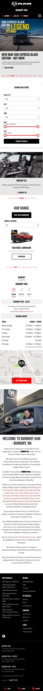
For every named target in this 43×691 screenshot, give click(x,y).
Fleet (24, 585)
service (14, 527)
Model (5, 113)
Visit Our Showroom (21, 215)
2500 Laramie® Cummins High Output (10, 611)
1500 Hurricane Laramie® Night (10, 600)
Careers (25, 620)
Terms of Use (27, 632)
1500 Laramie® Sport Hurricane (9, 594)
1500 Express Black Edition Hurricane (9, 586)
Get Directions (21, 380)
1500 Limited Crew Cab (24, 495)
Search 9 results (22, 141)
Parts (24, 602)
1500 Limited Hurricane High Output (10, 605)
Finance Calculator (29, 591)
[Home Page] (21, 4)
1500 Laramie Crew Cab (23, 490)
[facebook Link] (3, 636)
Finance (25, 588)
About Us (26, 617)
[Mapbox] (6, 382)
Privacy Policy (27, 628)
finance (24, 511)
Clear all (21, 91)
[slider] (5, 126)
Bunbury (21, 277)
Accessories (30, 537)
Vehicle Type (7, 95)
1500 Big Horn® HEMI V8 (10, 582)
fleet (37, 511)
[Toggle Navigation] (39, 16)
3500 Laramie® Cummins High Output (11, 616)
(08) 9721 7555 (24, 309)
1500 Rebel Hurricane (9, 590)
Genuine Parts (17, 537)
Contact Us (27, 614)
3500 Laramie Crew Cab (22, 501)
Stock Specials (28, 582)
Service (25, 599)
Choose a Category (10, 221)
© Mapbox (39, 383)
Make (5, 104)
